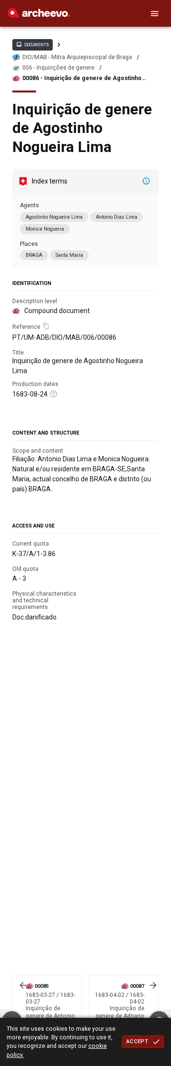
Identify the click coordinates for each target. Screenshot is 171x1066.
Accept (137, 1041)
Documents (32, 44)
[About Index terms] (146, 181)
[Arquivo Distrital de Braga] (39, 15)
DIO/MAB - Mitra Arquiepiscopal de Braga (77, 57)
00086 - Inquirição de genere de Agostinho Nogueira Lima (82, 78)
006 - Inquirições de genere (58, 67)
